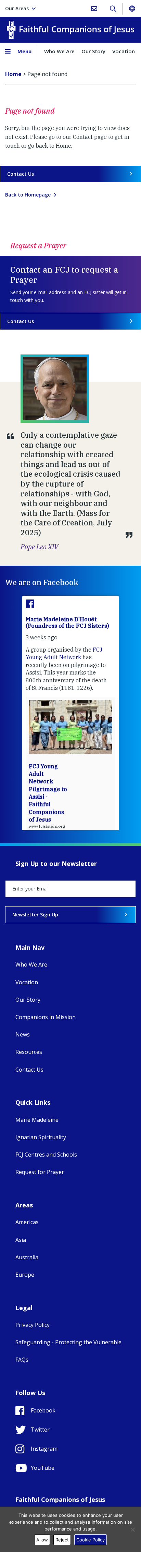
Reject (62, 1539)
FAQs (21, 1359)
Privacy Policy (32, 1325)
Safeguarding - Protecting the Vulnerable (68, 1342)
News (22, 1034)
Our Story (93, 51)
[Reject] (132, 1529)
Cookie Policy (90, 1539)
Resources (28, 1052)
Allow (42, 1539)
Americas (27, 1222)
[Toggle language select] (132, 8)
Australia (26, 1257)
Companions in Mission (45, 1017)
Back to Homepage (28, 194)
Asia (20, 1240)
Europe (24, 1274)
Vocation (123, 51)
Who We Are (59, 51)
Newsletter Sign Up (35, 914)
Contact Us (20, 174)
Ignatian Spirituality (40, 1137)
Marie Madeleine (37, 1119)
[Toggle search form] (112, 8)
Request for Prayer (39, 1172)
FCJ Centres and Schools (46, 1154)
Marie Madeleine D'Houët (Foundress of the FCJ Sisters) (67, 622)
